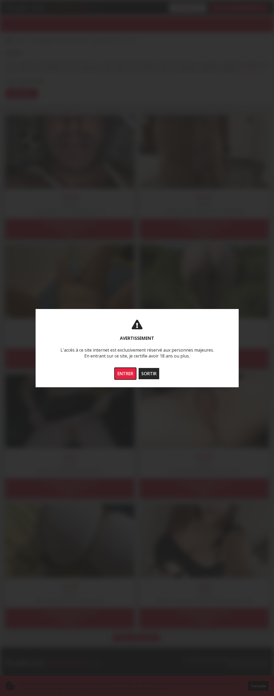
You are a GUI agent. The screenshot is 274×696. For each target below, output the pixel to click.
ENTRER (125, 374)
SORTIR (149, 374)
